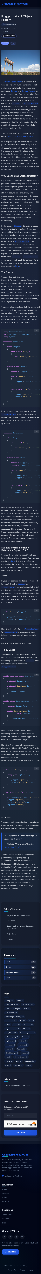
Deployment (10, 1041)
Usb (31, 1021)
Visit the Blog (10, 1252)
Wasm (26, 1029)
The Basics (11, 921)
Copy (36, 330)
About (4, 1197)
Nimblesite (16, 1159)
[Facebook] (16, 1237)
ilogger (13, 43)
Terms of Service (26, 1270)
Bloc (19, 1061)
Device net (10, 1045)
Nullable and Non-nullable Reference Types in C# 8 (20, 927)
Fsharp (25, 1037)
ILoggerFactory (28, 91)
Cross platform (11, 1005)
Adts (8, 1065)
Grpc (8, 1057)
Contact (5, 1219)
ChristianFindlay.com (15, 3)
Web (22, 1021)
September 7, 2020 (12, 847)
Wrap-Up (10, 939)
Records (9, 1049)
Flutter (20, 967)
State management (27, 1033)
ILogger (14, 91)
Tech (20, 978)
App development (12, 1029)
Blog (4, 1223)
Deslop (9, 1061)
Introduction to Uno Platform (20, 136)
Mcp (28, 1065)
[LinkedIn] (4, 1237)
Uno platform (10, 1033)
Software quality (11, 1037)
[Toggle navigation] (37, 4)
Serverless (23, 1045)
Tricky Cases (11, 934)
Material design (11, 1053)
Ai (7, 1009)
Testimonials (7, 1215)
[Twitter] (10, 1237)
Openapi (18, 1065)
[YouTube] (22, 1237)
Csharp (9, 1001)
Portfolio (5, 1202)
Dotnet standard (21, 1057)
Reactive (21, 1049)
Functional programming (14, 1017)
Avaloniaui (29, 1061)
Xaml (27, 1009)
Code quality (10, 1021)
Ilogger (25, 1053)
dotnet (5, 43)
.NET (20, 962)
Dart (20, 1001)
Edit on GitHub (10, 36)
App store (28, 1025)
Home (4, 1189)
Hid (7, 1025)
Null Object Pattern (13, 82)
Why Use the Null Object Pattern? (19, 915)
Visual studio (27, 1005)
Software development (20, 972)
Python (23, 1041)
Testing (16, 1009)
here (17, 266)
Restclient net (11, 1013)
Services (5, 1193)
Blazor (17, 1025)
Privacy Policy (13, 1270)
